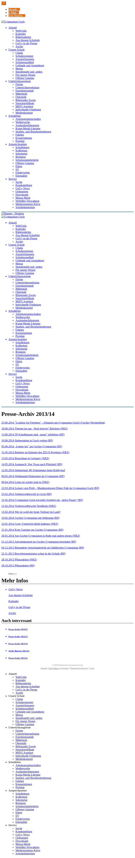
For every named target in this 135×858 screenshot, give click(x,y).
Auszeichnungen (24, 705)
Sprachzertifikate (24, 749)
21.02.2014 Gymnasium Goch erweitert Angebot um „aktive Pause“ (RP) (42, 500)
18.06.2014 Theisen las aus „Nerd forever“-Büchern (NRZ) (34, 428)
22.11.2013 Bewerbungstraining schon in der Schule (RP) (33, 553)
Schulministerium (25, 853)
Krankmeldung (23, 831)
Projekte (20, 787)
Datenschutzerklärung (79, 668)
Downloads (21, 840)
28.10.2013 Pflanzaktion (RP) (18, 565)
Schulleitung (22, 793)
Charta (19, 699)
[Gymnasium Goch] (13, 21)
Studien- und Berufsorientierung (33, 777)
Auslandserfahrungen (27, 771)
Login (91, 668)
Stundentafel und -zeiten (28, 718)
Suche (18, 828)
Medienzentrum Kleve (27, 850)
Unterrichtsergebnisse (27, 733)
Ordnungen (21, 837)
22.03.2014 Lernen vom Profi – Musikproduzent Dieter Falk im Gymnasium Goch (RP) (50, 488)
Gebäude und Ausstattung (29, 711)
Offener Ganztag (24, 724)
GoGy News (15, 589)
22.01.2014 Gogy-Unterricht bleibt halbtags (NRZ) (29, 523)
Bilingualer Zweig (25, 746)
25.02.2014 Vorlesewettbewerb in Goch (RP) (26, 494)
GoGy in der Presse (19, 607)
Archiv (12, 613)
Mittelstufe (21, 740)
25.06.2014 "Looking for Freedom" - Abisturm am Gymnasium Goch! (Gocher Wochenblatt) (53, 422)
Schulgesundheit (24, 708)
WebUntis (21, 677)
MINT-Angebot (24, 752)
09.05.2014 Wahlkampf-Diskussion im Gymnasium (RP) (33, 476)
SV (17, 815)
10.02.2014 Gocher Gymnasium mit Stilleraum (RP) (30, 517)
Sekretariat (21, 799)
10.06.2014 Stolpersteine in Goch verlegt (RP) (27, 440)
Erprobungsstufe (24, 736)
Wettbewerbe (22, 768)
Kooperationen (23, 784)
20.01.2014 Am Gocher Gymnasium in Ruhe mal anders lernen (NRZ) (40, 535)
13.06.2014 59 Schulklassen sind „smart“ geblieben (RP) (33, 434)
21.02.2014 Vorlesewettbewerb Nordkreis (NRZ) (28, 505)
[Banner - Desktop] (67, 213)
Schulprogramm (24, 702)
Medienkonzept (24, 758)
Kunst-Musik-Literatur (27, 774)
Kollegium (21, 796)
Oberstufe (20, 743)
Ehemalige (21, 822)
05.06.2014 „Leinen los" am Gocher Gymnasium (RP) (31, 446)
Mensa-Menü (22, 844)
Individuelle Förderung (28, 755)
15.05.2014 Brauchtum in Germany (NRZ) (25, 458)
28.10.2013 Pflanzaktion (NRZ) (19, 559)
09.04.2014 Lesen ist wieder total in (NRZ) (25, 482)
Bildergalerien (23, 683)
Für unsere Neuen (25, 721)
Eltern (18, 812)
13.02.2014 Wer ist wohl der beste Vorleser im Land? (30, 511)
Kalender (13, 601)
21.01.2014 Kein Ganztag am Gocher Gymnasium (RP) (32, 529)
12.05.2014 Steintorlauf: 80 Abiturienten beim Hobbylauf (33, 470)
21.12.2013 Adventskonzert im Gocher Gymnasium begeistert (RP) (38, 541)
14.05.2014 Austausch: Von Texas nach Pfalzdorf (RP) (31, 464)
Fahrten (19, 781)
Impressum (64, 668)
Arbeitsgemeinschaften (28, 765)
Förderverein (22, 818)
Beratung (20, 803)
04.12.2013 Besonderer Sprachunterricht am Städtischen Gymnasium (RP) (42, 547)
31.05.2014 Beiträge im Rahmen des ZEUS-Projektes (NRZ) (35, 452)
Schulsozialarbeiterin (26, 806)
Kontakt (44, 668)
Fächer (19, 730)
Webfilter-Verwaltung (27, 847)
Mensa (19, 714)
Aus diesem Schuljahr (20, 595)
